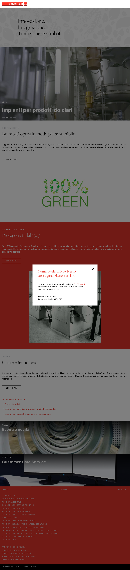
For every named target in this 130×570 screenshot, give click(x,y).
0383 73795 (50, 297)
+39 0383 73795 (54, 299)
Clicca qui (79, 284)
